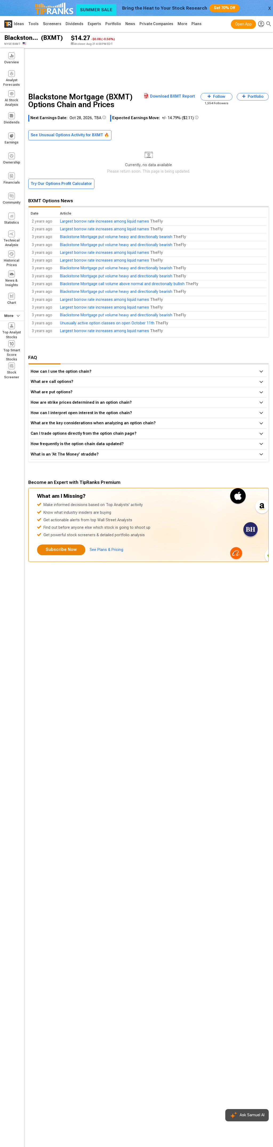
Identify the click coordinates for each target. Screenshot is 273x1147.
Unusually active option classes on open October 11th (107, 323)
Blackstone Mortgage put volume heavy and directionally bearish (116, 237)
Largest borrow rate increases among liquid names (104, 221)
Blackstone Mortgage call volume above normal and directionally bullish (122, 284)
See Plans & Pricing (106, 549)
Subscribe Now (61, 549)
